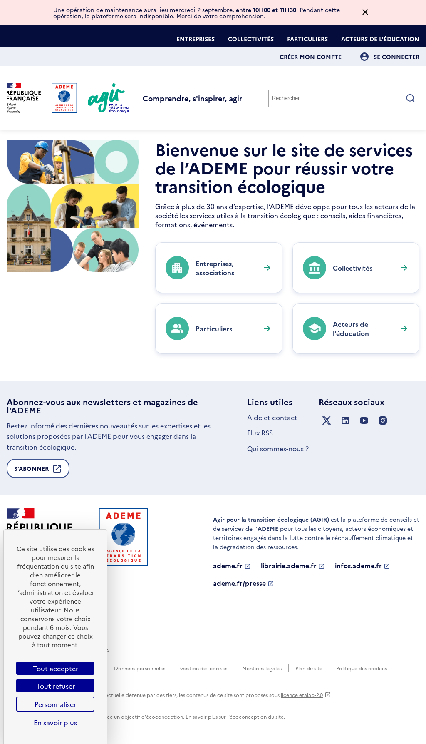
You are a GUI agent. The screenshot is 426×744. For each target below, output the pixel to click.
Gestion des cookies (204, 668)
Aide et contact (272, 417)
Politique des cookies (361, 668)
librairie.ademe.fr (289, 566)
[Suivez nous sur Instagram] (383, 420)
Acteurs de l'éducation (380, 39)
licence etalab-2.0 (302, 694)
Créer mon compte (311, 57)
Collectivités (251, 39)
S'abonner (31, 471)
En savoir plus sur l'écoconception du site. (235, 716)
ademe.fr (228, 566)
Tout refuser (55, 685)
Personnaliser (55, 704)
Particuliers (307, 39)
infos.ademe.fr (358, 566)
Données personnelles (140, 668)
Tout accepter (55, 668)
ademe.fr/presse (239, 583)
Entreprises (195, 39)
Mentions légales (262, 668)
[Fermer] (365, 13)
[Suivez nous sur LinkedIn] (345, 421)
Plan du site (308, 668)
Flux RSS (260, 432)
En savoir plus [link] (55, 722)
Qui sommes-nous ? (278, 448)
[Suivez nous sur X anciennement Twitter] (326, 420)
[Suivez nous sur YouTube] (364, 420)
